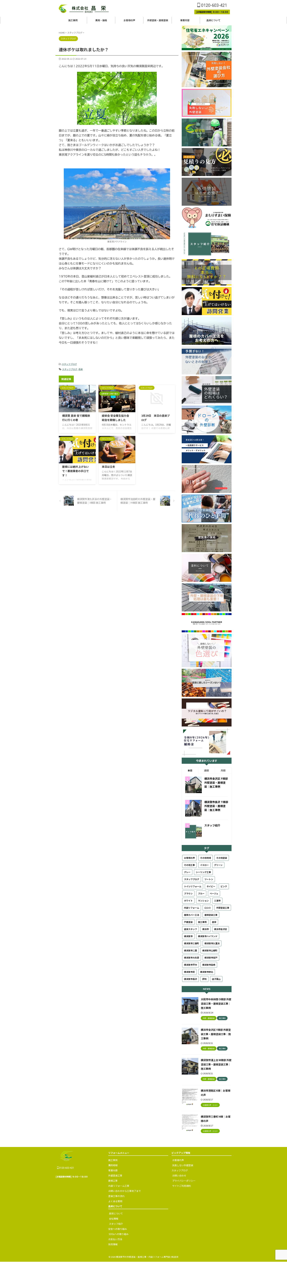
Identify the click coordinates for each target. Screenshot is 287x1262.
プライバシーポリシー (183, 1180)
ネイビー (211, 886)
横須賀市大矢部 (191, 957)
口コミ (207, 907)
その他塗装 (221, 857)
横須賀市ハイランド (207, 936)
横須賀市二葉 (190, 950)
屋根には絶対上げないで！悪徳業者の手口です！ (75, 471)
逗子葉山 (216, 979)
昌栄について (213, 20)
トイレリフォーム (192, 886)
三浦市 (217, 900)
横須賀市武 (189, 971)
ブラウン (188, 893)
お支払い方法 (115, 1239)
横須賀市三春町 (191, 943)
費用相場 (113, 1165)
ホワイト (188, 900)
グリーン (218, 865)
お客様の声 (129, 20)
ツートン (208, 879)
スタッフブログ (69, 364)
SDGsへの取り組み (118, 1234)
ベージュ (214, 893)
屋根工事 (113, 1180)
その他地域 (205, 857)
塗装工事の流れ (116, 1196)
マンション (203, 900)
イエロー (204, 865)
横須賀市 (188, 936)
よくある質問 (115, 1201)
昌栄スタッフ (190, 929)
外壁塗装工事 (222, 907)
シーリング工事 (203, 872)
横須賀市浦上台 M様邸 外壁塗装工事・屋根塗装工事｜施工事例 (216, 1064)
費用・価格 (101, 20)
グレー (187, 872)
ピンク (224, 886)
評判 (204, 979)
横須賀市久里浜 (212, 943)
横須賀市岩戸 (210, 957)
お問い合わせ (179, 1175)
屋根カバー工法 (191, 914)
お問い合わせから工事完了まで (124, 1191)
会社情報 (113, 1218)
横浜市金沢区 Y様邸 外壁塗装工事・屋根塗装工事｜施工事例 (216, 1034)
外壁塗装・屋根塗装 (157, 20)
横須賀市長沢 (190, 979)
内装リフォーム (191, 907)
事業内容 (185, 20)
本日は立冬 (108, 467)
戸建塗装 (188, 922)
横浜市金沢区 (220, 929)
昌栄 (80, 369)
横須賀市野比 (206, 971)
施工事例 (73, 20)
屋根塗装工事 (210, 914)
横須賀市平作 (190, 964)
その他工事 (189, 865)
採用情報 (113, 1244)
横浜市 (205, 929)
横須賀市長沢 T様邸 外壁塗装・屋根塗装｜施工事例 (216, 806)
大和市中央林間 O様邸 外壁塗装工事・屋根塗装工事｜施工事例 (216, 1003)
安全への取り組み (117, 1229)
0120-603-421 (213, 5)
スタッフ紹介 (212, 825)
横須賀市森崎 (208, 964)
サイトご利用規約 (181, 1185)
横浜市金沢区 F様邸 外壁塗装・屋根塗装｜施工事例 (216, 782)
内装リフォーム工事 (118, 1185)
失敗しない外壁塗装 (182, 1165)
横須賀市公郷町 (209, 950)
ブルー (201, 893)
